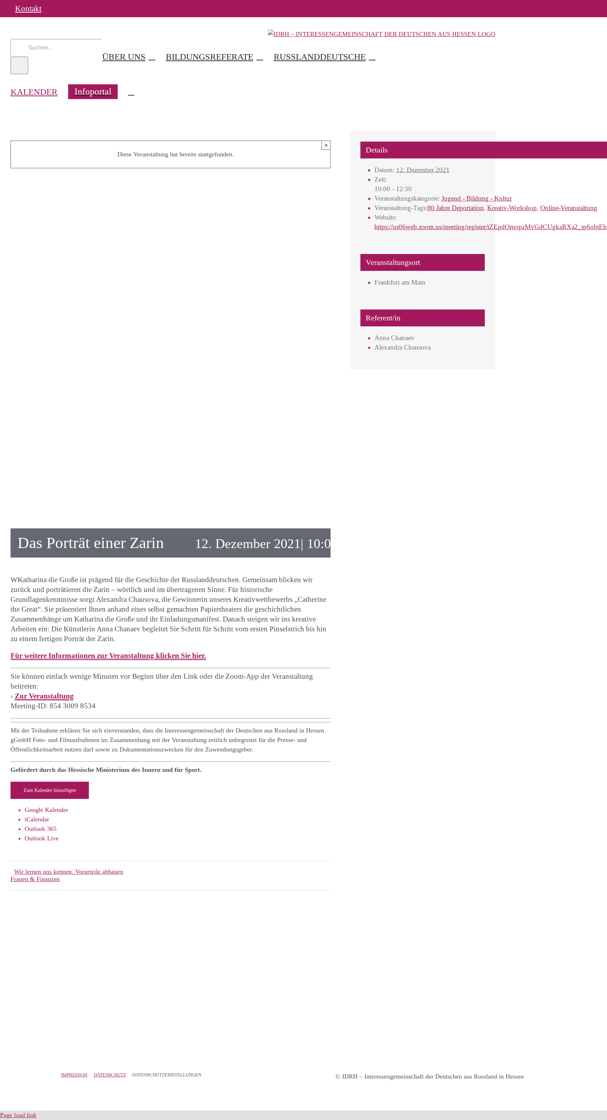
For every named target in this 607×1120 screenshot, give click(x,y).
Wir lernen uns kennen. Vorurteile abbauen (68, 871)
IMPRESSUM (74, 1074)
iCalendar (37, 819)
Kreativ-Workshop (512, 207)
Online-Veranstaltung (568, 207)
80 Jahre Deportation (455, 207)
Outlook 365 (41, 828)
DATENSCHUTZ (110, 1074)
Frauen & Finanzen (35, 879)
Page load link (18, 1115)
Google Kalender (46, 809)
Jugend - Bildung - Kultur (477, 198)
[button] (131, 91)
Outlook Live (42, 838)
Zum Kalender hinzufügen (50, 790)
